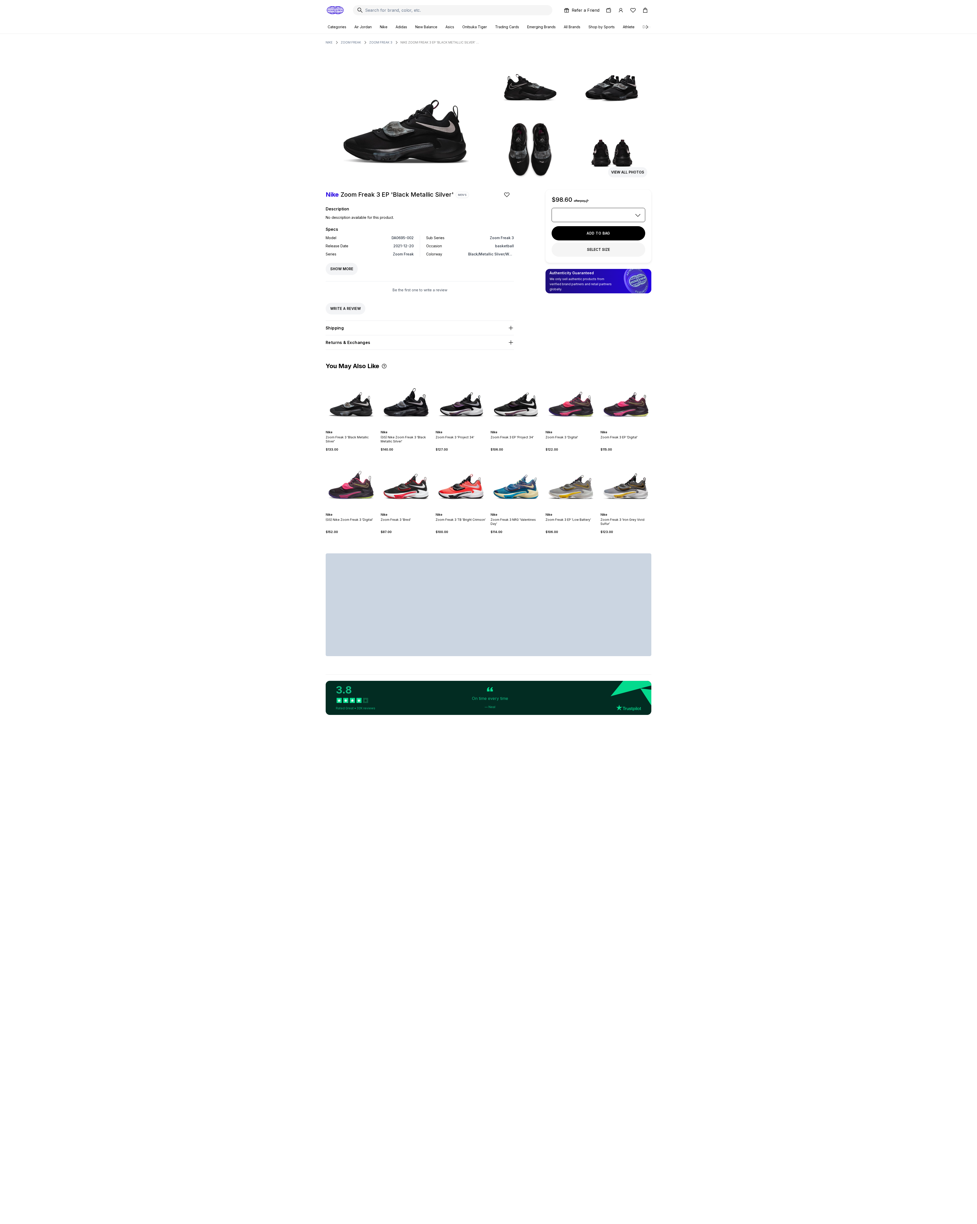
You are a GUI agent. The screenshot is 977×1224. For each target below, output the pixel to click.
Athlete (629, 27)
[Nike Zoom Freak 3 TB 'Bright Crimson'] (461, 482)
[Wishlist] (633, 10)
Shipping (335, 327)
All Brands (572, 27)
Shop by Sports (601, 27)
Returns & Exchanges (348, 342)
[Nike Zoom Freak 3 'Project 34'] (461, 399)
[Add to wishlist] (507, 195)
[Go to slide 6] (356, 427)
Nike (383, 27)
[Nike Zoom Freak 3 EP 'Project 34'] (516, 399)
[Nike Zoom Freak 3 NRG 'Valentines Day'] (516, 482)
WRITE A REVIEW (345, 308)
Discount (650, 27)
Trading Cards (507, 27)
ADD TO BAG (598, 233)
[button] (384, 366)
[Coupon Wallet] (609, 10)
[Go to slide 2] (348, 427)
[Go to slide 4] (352, 427)
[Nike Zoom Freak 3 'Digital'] (570, 399)
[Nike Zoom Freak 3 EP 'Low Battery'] (570, 482)
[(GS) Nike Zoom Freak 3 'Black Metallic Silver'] (406, 399)
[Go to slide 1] (346, 427)
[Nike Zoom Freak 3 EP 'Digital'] (625, 399)
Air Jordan (363, 27)
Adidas (401, 27)
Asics (450, 27)
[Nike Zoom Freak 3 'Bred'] (406, 482)
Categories (337, 27)
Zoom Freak (351, 42)
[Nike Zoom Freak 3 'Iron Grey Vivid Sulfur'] (625, 482)
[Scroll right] (646, 27)
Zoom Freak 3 (380, 42)
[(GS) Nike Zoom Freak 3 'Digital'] (351, 482)
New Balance (426, 27)
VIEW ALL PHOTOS (627, 172)
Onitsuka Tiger (474, 27)
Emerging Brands (541, 27)
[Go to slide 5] (354, 427)
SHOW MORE (341, 269)
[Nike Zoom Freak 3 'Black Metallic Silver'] (351, 399)
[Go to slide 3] (350, 427)
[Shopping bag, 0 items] (645, 10)
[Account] (621, 10)
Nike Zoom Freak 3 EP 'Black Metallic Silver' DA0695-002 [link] (439, 42)
